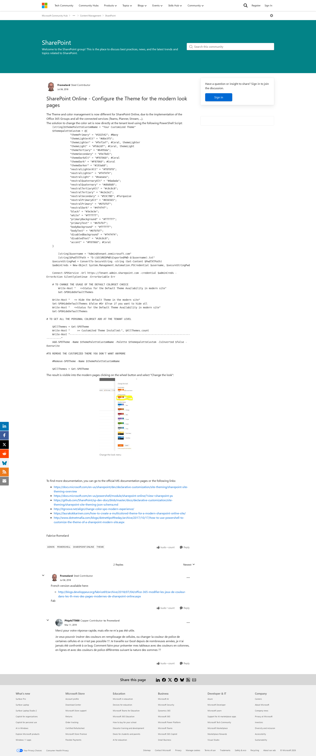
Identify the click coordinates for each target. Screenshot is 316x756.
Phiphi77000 (72, 620)
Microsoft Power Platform (169, 722)
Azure (210, 699)
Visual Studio (213, 739)
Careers (258, 699)
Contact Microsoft (163, 750)
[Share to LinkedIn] (158, 679)
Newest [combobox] (189, 564)
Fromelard (63, 85)
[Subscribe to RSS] (188, 679)
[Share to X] (170, 679)
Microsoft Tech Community (219, 722)
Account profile (72, 699)
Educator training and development (128, 728)
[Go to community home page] (44, 5)
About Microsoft (262, 704)
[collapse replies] (43, 575)
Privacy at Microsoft (263, 716)
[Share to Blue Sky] (182, 679)
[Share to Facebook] (164, 679)
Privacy (178, 750)
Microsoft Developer (217, 704)
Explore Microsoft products (28, 734)
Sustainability (261, 739)
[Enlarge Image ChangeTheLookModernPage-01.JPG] (118, 414)
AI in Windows (22, 728)
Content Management (90, 15)
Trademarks (225, 750)
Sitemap (147, 750)
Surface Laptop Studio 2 (26, 710)
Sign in (218, 97)
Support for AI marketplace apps (222, 716)
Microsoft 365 (164, 716)
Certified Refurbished (74, 728)
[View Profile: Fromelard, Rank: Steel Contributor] (51, 86)
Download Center (73, 704)
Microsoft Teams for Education (126, 710)
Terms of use (210, 750)
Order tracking (71, 722)
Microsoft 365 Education (123, 716)
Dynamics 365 (164, 710)
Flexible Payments (73, 739)
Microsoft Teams (165, 728)
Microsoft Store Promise (76, 734)
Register (256, 5)
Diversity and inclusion (265, 728)
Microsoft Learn (214, 710)
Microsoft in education (123, 699)
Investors (259, 722)
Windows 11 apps (23, 739)
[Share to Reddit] (176, 679)
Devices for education (122, 704)
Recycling (255, 750)
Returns (68, 716)
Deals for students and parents (126, 734)
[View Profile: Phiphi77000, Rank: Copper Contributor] (59, 622)
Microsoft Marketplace (218, 728)
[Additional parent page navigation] (74, 15)
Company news (261, 710)
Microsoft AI (163, 699)
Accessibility (260, 734)
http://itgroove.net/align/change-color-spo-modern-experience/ (94, 509)
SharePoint (110, 15)
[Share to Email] (194, 679)
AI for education (120, 739)
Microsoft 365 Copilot (167, 734)
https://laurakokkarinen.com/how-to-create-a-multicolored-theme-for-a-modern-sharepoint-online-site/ (120, 513)
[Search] (245, 5)
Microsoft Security (166, 704)
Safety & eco (240, 750)
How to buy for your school (124, 722)
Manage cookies (193, 750)
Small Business (164, 739)
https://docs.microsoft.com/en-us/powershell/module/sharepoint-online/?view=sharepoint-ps (113, 496)
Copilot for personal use (26, 722)
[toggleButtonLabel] (271, 15)
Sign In (268, 5)
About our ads (269, 750)
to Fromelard (112, 620)
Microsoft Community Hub (55, 15)
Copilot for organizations (27, 716)
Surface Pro (21, 699)
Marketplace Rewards (217, 734)
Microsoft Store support (75, 710)
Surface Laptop (22, 704)
